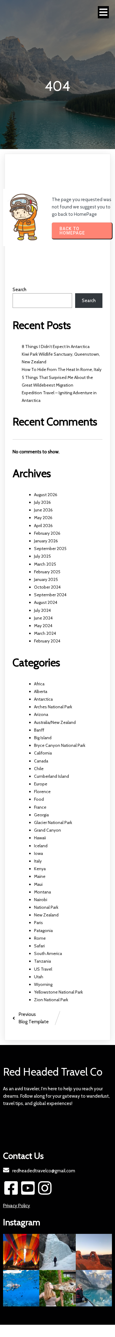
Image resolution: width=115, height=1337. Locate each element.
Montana (42, 892)
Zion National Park (51, 999)
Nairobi (40, 899)
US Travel (43, 969)
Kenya (40, 868)
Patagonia (43, 930)
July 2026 (42, 502)
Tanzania (42, 961)
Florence (42, 791)
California (43, 753)
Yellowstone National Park (58, 992)
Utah (38, 976)
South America (48, 953)
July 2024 (42, 610)
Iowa (38, 853)
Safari (39, 946)
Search (19, 289)
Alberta (40, 691)
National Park (46, 907)
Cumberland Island (51, 776)
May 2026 (43, 517)
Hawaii (40, 838)
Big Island (43, 737)
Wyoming (43, 984)
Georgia (41, 815)
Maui (38, 884)
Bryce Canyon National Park (59, 745)
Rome (40, 938)
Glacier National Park (53, 822)
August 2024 (45, 602)
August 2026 (45, 494)
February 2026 (47, 533)
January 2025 (46, 579)
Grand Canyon (47, 830)
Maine (39, 876)
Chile (39, 768)
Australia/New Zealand (55, 722)
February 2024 (47, 641)
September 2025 (50, 548)
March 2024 (45, 633)
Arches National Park (53, 707)
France (40, 807)
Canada (41, 761)
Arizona (41, 714)
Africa (39, 684)
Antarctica (43, 699)
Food (39, 799)
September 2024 (50, 594)
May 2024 (43, 625)
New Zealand (46, 915)
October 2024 (47, 587)
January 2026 (46, 541)
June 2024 (43, 618)
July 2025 (42, 556)
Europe (40, 784)
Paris (38, 922)
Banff (39, 730)
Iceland (41, 845)
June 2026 (43, 510)
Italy (38, 861)
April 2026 (43, 525)
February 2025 (47, 572)
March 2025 (45, 564)
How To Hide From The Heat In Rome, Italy (62, 369)
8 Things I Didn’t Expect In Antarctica (56, 346)
